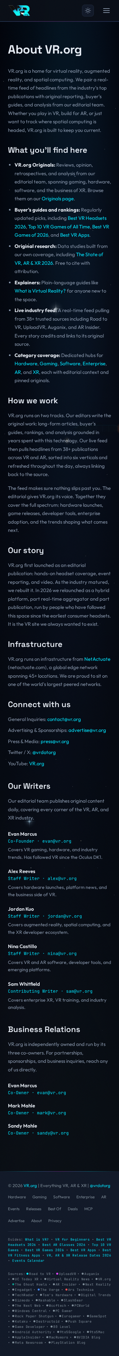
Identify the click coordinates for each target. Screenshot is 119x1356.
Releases (33, 1208)
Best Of (54, 1208)
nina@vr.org (62, 953)
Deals (73, 1208)
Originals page (58, 198)
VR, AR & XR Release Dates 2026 (79, 1255)
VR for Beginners (72, 1239)
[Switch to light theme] (88, 11)
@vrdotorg (44, 752)
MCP (88, 1208)
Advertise (16, 1220)
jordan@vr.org (65, 916)
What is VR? (37, 1239)
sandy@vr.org (53, 1133)
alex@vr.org (62, 878)
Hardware (26, 363)
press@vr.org (55, 741)
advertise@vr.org (87, 730)
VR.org (36, 763)
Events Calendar (28, 1260)
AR (18, 372)
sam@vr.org (79, 991)
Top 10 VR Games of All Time (59, 226)
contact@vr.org (64, 719)
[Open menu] (106, 10)
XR (36, 372)
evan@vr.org (56, 841)
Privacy (54, 1220)
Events (14, 1208)
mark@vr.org (51, 1113)
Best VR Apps (74, 235)
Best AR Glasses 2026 (63, 1245)
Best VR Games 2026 (44, 1250)
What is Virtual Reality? (40, 291)
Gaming (49, 363)
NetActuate (97, 659)
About (36, 1220)
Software (70, 363)
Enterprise (94, 363)
